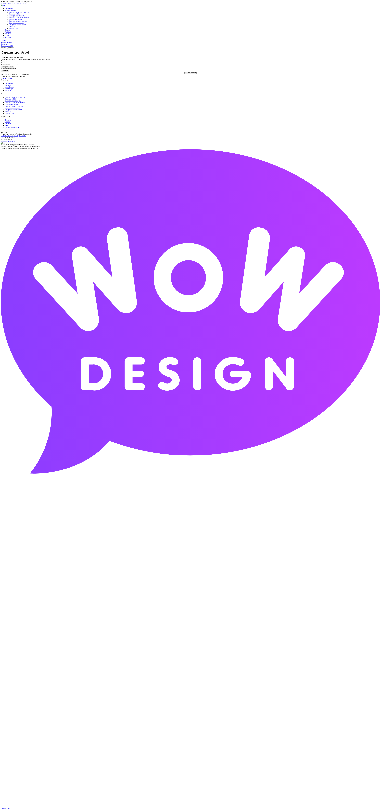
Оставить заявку (6, 78)
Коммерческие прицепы (13, 101)
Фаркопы (8, 111)
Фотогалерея (9, 89)
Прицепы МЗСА (10, 99)
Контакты (8, 90)
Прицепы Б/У (9, 113)
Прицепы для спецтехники (14, 106)
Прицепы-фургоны (11, 104)
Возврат (7, 125)
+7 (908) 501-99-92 (20, 3)
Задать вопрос (9, 129)
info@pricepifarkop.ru (8, 141)
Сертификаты (9, 87)
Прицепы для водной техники (15, 102)
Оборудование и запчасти (13, 110)
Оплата (7, 122)
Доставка (8, 120)
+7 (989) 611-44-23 (7, 3)
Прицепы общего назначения (15, 97)
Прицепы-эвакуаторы (12, 108)
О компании (9, 83)
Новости (8, 85)
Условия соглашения (12, 127)
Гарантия (8, 123)
